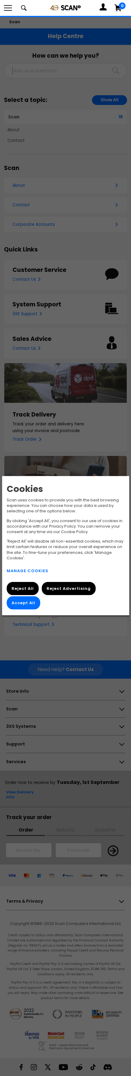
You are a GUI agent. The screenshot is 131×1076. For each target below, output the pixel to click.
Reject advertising (68, 588)
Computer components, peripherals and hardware (65, 7)
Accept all (23, 603)
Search (24, 8)
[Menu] (8, 8)
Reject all (23, 588)
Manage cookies (27, 571)
